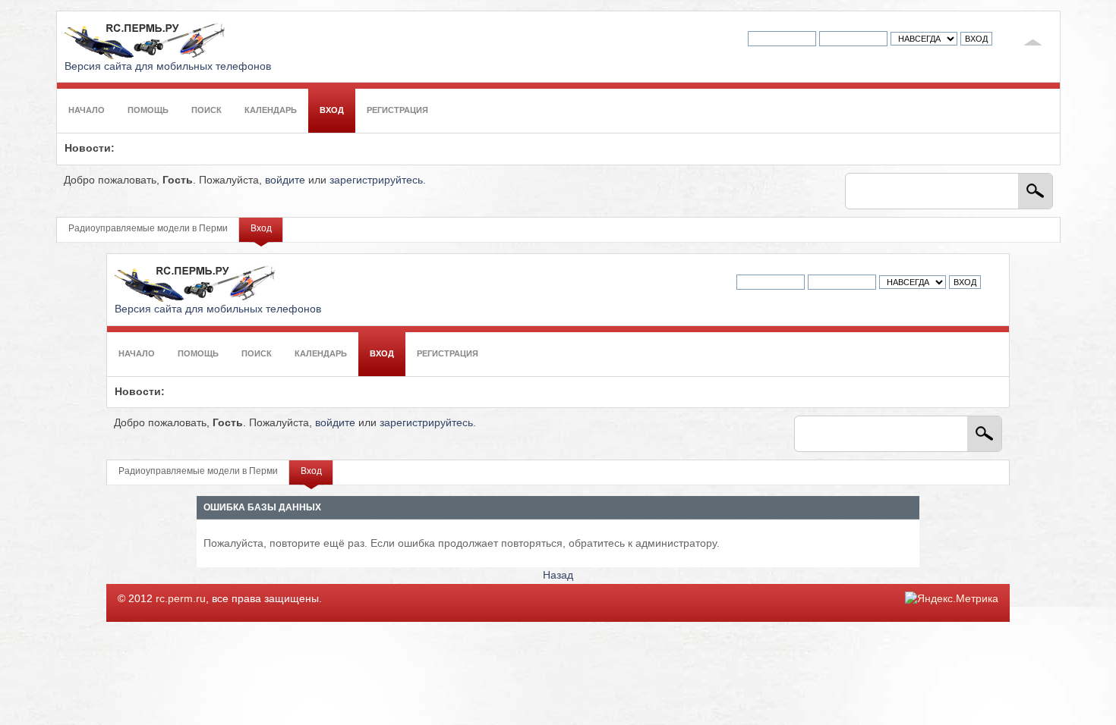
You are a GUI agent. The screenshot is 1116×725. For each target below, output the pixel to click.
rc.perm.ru (181, 598)
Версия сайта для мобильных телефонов (168, 66)
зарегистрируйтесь (376, 180)
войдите (285, 180)
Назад (558, 575)
